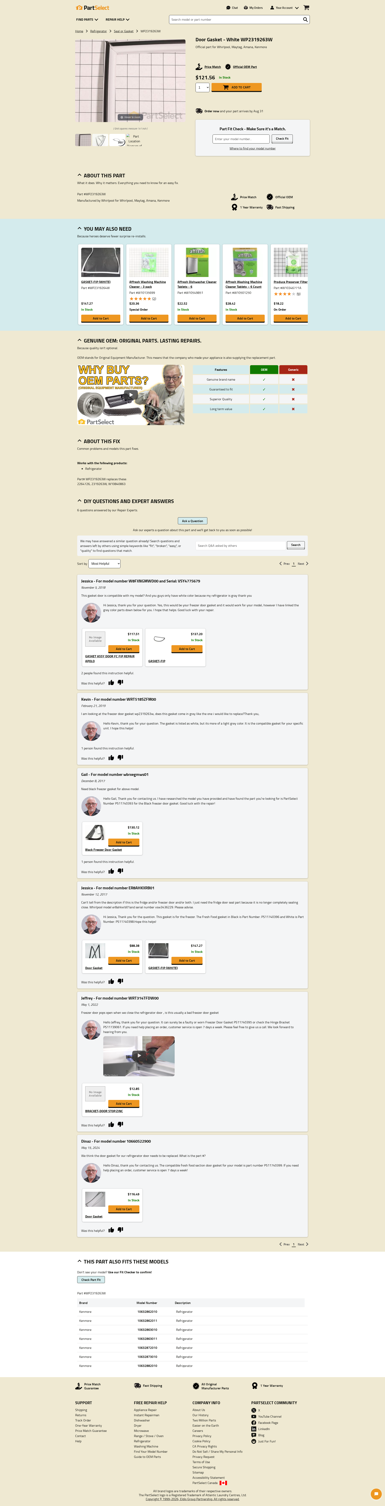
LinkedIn (264, 1429)
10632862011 (147, 1320)
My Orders (256, 7)
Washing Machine (146, 1446)
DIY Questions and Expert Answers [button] (129, 501)
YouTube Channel (270, 1416)
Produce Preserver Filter (291, 281)
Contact (80, 1436)
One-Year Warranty (88, 1425)
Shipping (81, 1410)
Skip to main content (192, 61)
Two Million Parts (204, 1420)
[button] (88, 19)
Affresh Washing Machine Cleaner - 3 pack (147, 284)
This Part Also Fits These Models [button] (126, 1261)
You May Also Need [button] (108, 228)
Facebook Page (268, 1422)
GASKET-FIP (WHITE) (95, 281)
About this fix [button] (102, 441)
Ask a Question (192, 521)
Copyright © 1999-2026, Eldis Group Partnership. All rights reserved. (192, 1499)
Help (78, 1441)
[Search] (305, 20)
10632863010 (147, 1329)
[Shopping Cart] (306, 8)
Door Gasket (93, 967)
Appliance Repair (145, 1410)
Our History (200, 1415)
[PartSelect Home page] (92, 7)
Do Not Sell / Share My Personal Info (217, 1451)
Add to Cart (241, 87)
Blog (261, 1435)
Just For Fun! (267, 1441)
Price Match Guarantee (91, 1430)
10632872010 (147, 1347)
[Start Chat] (376, 1494)
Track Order (83, 1420)
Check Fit (282, 138)
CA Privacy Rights (204, 1446)
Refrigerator (98, 31)
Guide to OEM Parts (147, 1456)
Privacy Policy (201, 1436)
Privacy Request (203, 1456)
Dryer (138, 1425)
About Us (198, 1410)
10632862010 (147, 1311)
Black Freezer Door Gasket (103, 849)
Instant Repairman (146, 1415)
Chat (235, 7)
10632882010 (147, 1365)
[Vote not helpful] (120, 682)
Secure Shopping (203, 1467)
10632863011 (147, 1338)
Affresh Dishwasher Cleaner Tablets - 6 (197, 284)
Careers (197, 1430)
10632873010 (147, 1356)
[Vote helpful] (111, 682)
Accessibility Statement (208, 1477)
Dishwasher (142, 1420)
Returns (80, 1415)
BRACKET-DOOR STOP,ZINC (104, 1111)
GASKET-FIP (156, 661)
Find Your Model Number (151, 1451)
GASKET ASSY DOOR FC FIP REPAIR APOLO (110, 658)
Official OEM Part (245, 66)
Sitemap (198, 1472)
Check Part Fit (91, 1279)
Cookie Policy (201, 1441)
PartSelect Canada (205, 1483)
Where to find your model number (253, 148)
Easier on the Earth (205, 1425)
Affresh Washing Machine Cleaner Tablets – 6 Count (244, 284)
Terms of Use (201, 1462)
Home (79, 31)
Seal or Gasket (124, 31)
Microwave (141, 1430)
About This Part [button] (104, 175)
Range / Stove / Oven (149, 1436)
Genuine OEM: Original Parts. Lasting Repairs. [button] (143, 340)
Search (296, 544)
